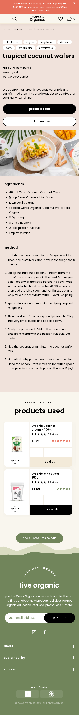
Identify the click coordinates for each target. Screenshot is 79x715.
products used (39, 109)
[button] (14, 19)
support (10, 669)
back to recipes (40, 121)
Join (55, 618)
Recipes (18, 29)
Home (6, 29)
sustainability (14, 657)
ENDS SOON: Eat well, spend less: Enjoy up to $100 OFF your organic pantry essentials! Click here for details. (40, 7)
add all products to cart (39, 538)
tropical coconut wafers (40, 29)
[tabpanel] (39, 469)
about (8, 646)
